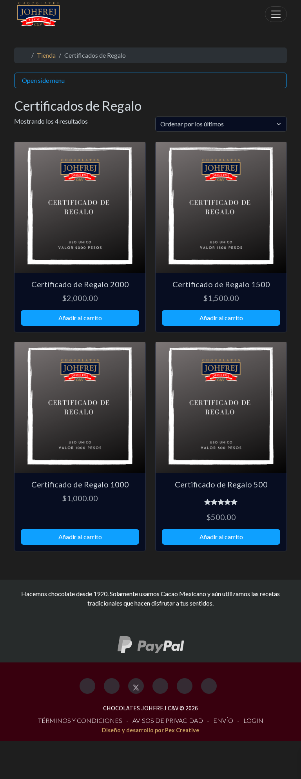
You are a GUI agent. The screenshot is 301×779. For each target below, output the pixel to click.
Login (253, 720)
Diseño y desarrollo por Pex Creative (150, 730)
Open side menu (43, 80)
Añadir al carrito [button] (80, 317)
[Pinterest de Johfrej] (184, 686)
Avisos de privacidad (167, 720)
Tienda (46, 55)
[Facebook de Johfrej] (87, 686)
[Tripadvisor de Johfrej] (160, 686)
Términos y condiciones (80, 720)
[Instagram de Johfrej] (112, 686)
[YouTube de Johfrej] (209, 686)
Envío (223, 720)
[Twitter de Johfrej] (136, 686)
